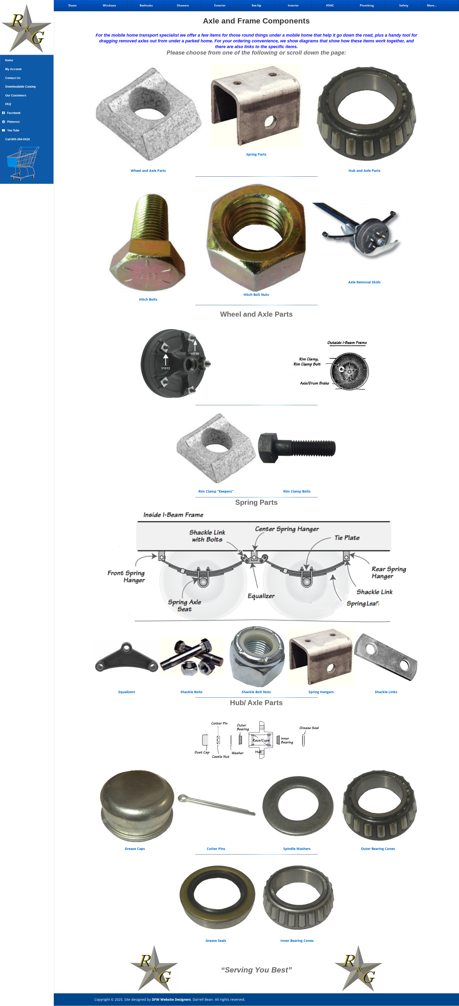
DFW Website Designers (171, 999)
